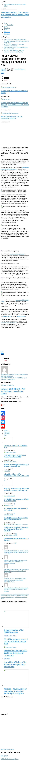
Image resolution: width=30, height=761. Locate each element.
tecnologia (3, 594)
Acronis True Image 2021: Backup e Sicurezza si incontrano (14, 45)
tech (6, 594)
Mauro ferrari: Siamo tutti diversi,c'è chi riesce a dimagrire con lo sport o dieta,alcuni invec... (15, 561)
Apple (5, 26)
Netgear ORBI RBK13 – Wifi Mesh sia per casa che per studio (13, 391)
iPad (16, 595)
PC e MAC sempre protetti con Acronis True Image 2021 (15, 456)
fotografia (24, 595)
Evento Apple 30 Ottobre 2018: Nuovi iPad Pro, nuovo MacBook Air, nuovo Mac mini (15, 104)
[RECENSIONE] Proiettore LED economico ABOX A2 (11, 117)
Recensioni (7, 32)
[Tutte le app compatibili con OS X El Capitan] (10, 535)
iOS (18, 595)
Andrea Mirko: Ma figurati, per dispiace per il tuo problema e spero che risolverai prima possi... (16, 571)
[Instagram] (15, 418)
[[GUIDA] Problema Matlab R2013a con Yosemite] (8, 505)
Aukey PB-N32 (21, 316)
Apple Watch (7, 597)
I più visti (6, 432)
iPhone (13, 595)
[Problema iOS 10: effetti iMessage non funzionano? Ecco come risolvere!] (16, 524)
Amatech (2, 598)
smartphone (9, 594)
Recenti (6, 430)
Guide (5, 29)
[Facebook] (15, 352)
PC (16, 594)
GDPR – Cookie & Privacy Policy (9, 759)
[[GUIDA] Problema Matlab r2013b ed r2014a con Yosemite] (8, 515)
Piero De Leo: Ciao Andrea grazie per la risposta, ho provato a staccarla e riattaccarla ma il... (15, 580)
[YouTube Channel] (15, 426)
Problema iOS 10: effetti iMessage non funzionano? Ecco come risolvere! (16, 529)
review (14, 594)
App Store (3, 597)
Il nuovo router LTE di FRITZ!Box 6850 (15, 39)
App (5, 31)
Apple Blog (10, 25)
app (13, 597)
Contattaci (7, 34)
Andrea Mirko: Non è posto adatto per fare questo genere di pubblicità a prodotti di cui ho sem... (16, 552)
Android (16, 597)
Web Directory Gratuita (7, 749)
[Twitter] (15, 422)
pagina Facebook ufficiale (9, 322)
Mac (20, 594)
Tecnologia (7, 28)
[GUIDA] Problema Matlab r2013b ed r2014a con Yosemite (16, 518)
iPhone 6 (10, 595)
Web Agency (4, 756)
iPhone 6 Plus (5, 595)
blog (27, 595)
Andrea (3, 69)
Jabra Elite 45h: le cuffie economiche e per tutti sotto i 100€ (16, 475)
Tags (5, 435)
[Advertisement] (15, 134)
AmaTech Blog (24, 597)
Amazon (20, 597)
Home (5, 23)
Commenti (7, 433)
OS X (18, 594)
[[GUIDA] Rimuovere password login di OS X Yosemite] (9, 496)
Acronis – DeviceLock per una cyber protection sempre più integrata (14, 51)
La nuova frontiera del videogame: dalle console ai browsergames (14, 378)
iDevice (20, 595)
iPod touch (23, 594)
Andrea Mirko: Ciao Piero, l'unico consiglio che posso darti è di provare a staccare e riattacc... (16, 589)
